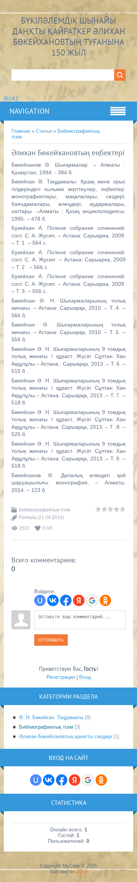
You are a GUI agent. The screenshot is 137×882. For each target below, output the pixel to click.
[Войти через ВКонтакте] (53, 600)
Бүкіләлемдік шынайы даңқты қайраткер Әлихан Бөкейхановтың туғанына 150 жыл (68, 36)
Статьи (44, 131)
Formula (27, 517)
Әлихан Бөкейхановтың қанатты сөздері (65, 736)
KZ (15, 99)
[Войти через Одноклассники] (105, 600)
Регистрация (60, 677)
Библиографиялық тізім (44, 510)
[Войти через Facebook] (66, 600)
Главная (20, 131)
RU (7, 99)
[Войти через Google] (92, 600)
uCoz (82, 871)
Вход (85, 677)
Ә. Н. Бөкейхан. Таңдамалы (51, 717)
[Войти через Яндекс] (78, 600)
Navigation (29, 111)
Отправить (51, 640)
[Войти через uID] (40, 600)
